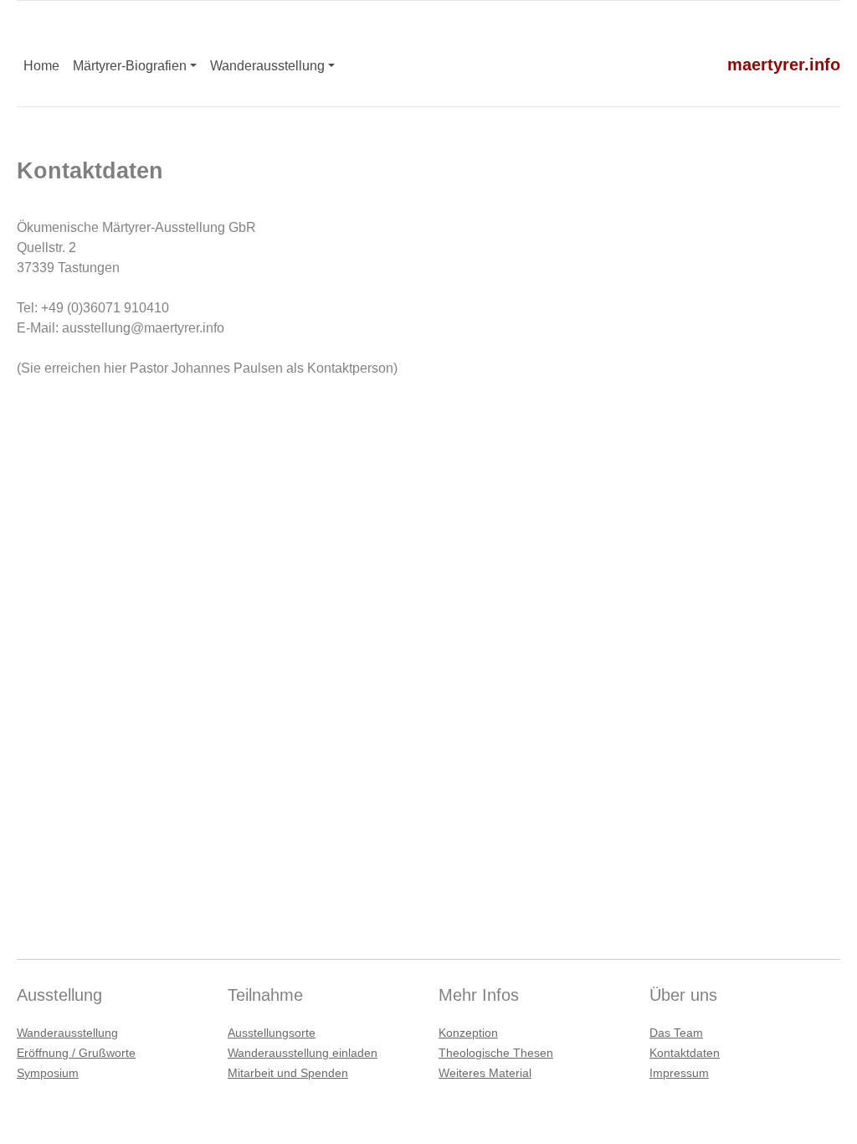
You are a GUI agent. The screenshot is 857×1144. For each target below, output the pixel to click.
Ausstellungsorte (272, 1032)
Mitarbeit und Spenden (288, 1073)
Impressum (679, 1073)
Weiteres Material (485, 1073)
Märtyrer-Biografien (130, 66)
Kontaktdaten (684, 1052)
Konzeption (468, 1032)
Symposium (48, 1073)
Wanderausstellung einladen (302, 1052)
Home (41, 66)
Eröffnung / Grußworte (76, 1052)
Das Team (676, 1032)
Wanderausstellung (267, 66)
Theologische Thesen (496, 1052)
